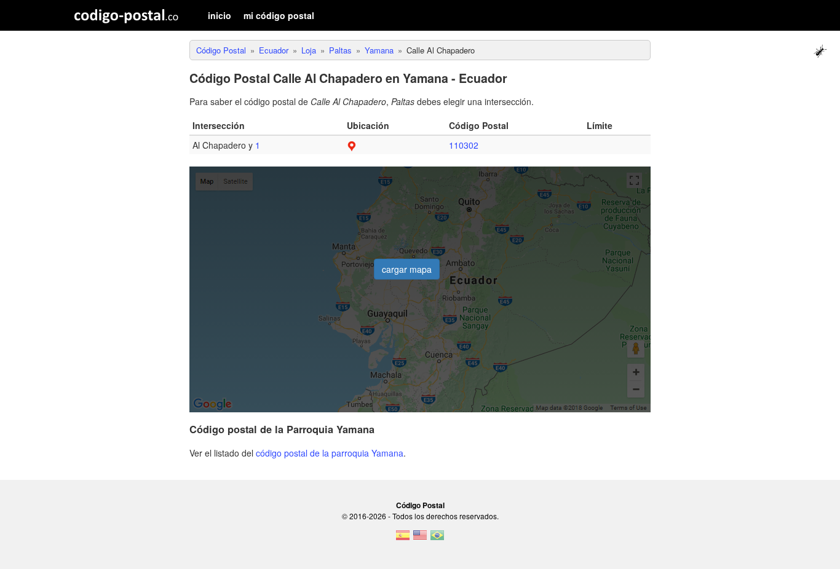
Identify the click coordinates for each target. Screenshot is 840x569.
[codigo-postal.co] (126, 15)
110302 (463, 145)
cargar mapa (407, 269)
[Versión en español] (402, 538)
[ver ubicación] (352, 145)
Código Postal (420, 505)
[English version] (420, 538)
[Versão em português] (437, 538)
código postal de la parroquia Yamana (329, 453)
